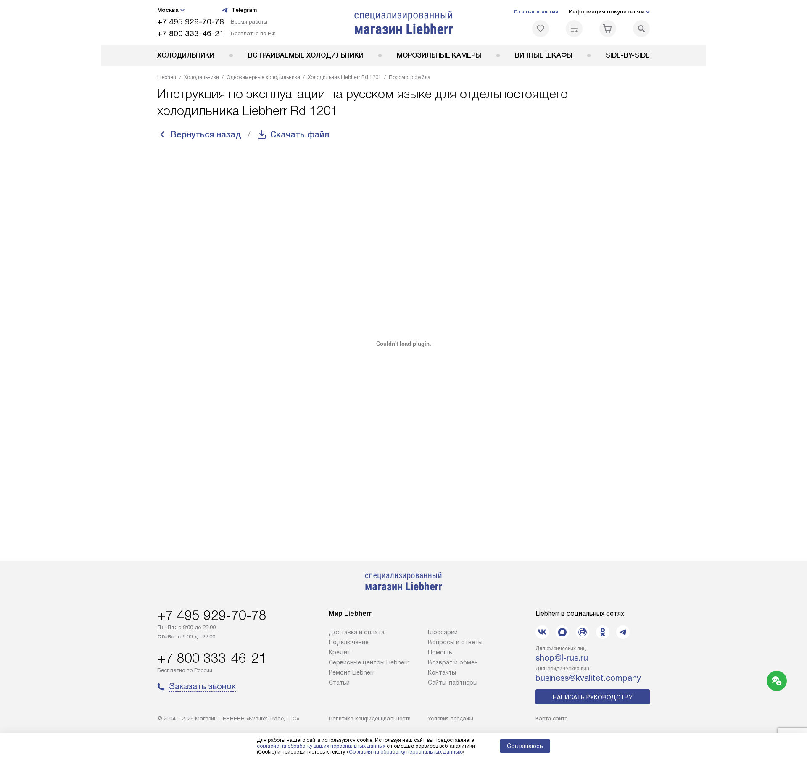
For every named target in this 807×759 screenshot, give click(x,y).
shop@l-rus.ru (561, 657)
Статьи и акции (536, 11)
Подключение (349, 642)
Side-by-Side (628, 55)
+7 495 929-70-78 (190, 21)
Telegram (244, 10)
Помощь (440, 652)
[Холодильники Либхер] (404, 22)
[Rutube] (582, 632)
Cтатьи (339, 682)
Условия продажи (450, 718)
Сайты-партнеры (452, 682)
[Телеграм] (623, 632)
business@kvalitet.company (588, 678)
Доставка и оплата (357, 632)
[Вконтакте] (542, 632)
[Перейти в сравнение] (574, 28)
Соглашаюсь (525, 746)
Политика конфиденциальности (370, 718)
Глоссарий (443, 632)
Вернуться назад (206, 134)
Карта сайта (551, 718)
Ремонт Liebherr (351, 672)
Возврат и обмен (453, 662)
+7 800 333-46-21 (190, 33)
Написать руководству (593, 697)
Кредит (340, 652)
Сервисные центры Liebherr (369, 662)
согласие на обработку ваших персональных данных (321, 746)
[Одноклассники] (602, 632)
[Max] (562, 632)
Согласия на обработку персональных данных (405, 752)
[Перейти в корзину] (607, 28)
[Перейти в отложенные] (540, 28)
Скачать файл (299, 134)
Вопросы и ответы (455, 642)
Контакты (442, 672)
